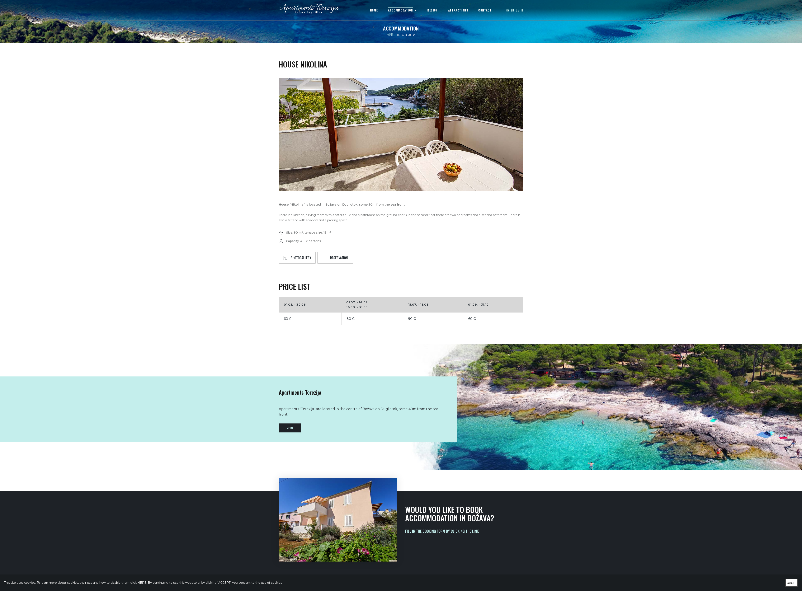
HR (507, 10)
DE (517, 10)
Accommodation (400, 10)
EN (512, 10)
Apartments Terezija (309, 9)
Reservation (339, 257)
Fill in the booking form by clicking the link (442, 531)
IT (522, 10)
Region (432, 10)
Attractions (458, 10)
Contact (485, 10)
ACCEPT (791, 583)
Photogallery (301, 257)
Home (374, 10)
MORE (290, 428)
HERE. (142, 583)
